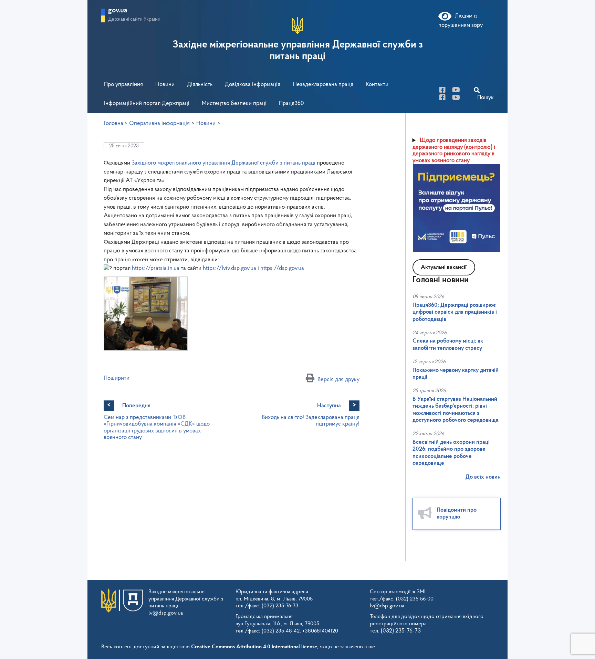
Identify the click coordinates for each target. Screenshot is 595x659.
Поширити (116, 378)
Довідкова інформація (252, 84)
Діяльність (199, 84)
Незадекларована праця (323, 84)
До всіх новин (483, 477)
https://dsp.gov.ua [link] (282, 268)
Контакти (377, 84)
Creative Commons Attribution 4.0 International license (254, 647)
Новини (165, 84)
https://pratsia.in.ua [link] (155, 268)
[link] (223, 163)
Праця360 (291, 103)
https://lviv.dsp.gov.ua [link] (229, 268)
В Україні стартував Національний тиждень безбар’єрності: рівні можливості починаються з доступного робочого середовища (456, 409)
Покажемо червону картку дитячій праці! (456, 373)
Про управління (123, 84)
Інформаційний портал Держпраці (146, 103)
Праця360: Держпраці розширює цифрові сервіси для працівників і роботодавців (455, 312)
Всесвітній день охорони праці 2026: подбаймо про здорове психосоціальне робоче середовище (451, 452)
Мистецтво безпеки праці (234, 103)
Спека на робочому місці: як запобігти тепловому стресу (448, 344)
